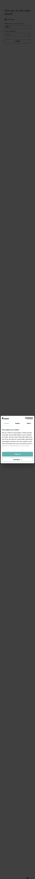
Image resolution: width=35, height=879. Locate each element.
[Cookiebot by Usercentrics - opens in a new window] (25, 418)
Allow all (17, 454)
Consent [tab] (6, 423)
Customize (16, 459)
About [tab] (29, 423)
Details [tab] (17, 423)
